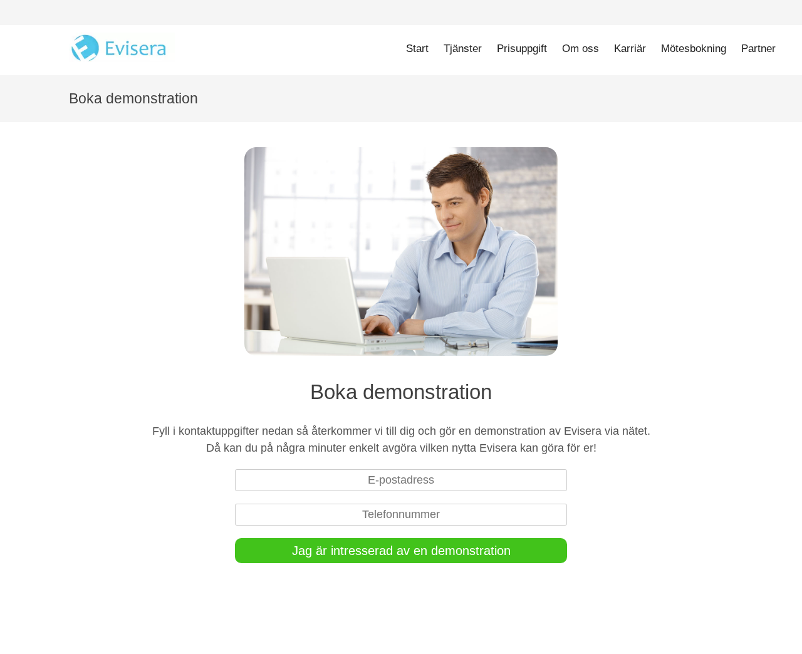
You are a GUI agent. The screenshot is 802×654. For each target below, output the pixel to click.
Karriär (630, 48)
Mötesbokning (693, 48)
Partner (758, 48)
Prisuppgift (522, 48)
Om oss (580, 48)
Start (417, 48)
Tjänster (463, 48)
